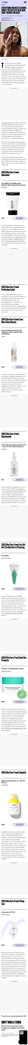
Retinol (17, 130)
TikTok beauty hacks (6, 122)
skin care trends (19, 82)
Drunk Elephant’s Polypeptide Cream (13, 728)
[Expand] (21, 1031)
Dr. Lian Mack (19, 489)
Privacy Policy (5, 1036)
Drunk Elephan (5, 730)
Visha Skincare (22, 306)
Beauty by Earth (18, 613)
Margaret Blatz (7, 18)
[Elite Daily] (4, 2)
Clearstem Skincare (11, 241)
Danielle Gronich (18, 239)
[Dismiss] (26, 1031)
